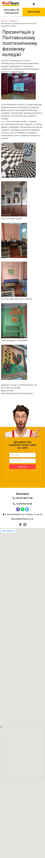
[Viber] (18, 509)
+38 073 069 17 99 (11, 10)
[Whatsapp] (22, 509)
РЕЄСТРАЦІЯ (34, 12)
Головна (4, 21)
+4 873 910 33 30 (11, 13)
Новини (13, 21)
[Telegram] (27, 509)
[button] (34, 4)
